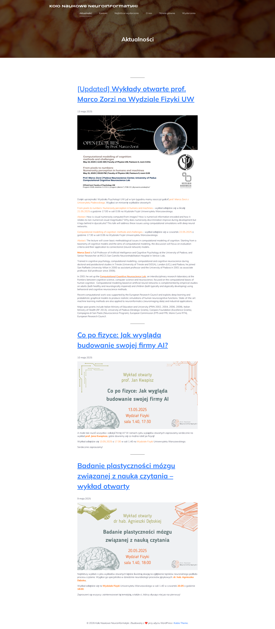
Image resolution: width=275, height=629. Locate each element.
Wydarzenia (189, 13)
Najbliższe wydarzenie (127, 13)
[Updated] (135, 93)
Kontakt (103, 13)
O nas (149, 13)
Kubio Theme (181, 623)
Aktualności (85, 13)
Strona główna (167, 13)
